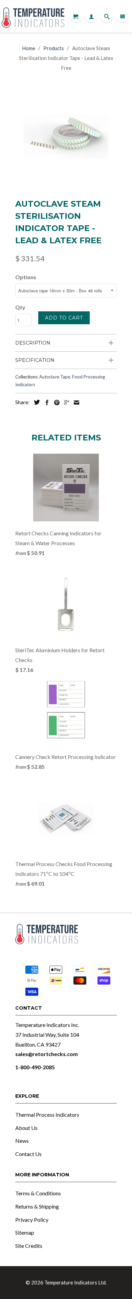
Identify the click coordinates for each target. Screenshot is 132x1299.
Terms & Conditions (38, 1193)
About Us (26, 1128)
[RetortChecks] (33, 16)
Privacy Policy (31, 1219)
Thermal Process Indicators (47, 1114)
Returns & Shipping (37, 1206)
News (22, 1140)
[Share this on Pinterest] (55, 402)
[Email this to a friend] (74, 402)
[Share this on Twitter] (35, 402)
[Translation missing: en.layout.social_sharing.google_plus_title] (65, 402)
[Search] (107, 16)
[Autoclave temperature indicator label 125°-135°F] (66, 136)
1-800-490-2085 (35, 1067)
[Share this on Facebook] (45, 402)
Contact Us (28, 1154)
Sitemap (24, 1232)
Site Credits (28, 1245)
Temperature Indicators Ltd (75, 1282)
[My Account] (91, 16)
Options (25, 277)
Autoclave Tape (54, 376)
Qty (20, 307)
